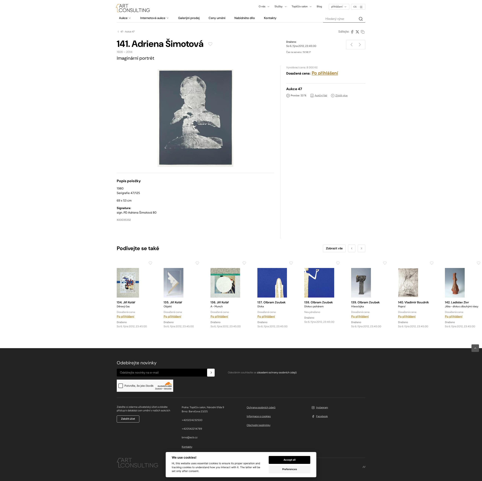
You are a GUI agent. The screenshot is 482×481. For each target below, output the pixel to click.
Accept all (289, 459)
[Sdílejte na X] (357, 31)
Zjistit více (341, 95)
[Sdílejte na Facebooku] (352, 31)
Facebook (322, 416)
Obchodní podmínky (258, 425)
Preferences (289, 469)
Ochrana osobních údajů (261, 407)
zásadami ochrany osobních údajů (277, 372)
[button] (475, 348)
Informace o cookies (259, 416)
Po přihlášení (325, 73)
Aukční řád (321, 95)
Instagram (322, 407)
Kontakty (187, 446)
